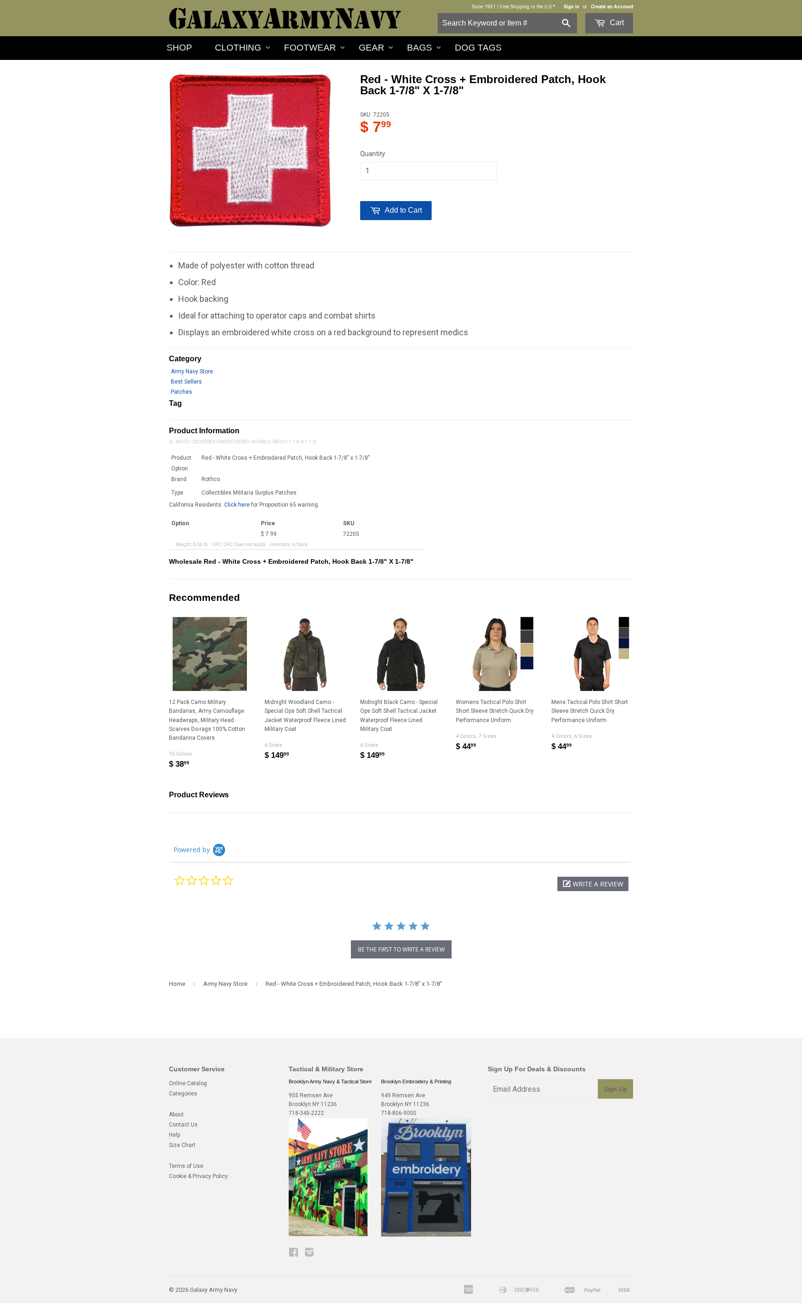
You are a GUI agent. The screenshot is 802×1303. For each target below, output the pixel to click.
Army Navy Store (192, 371)
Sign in (571, 6)
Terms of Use (186, 1166)
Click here (237, 505)
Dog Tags (478, 47)
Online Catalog (188, 1083)
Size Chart (182, 1145)
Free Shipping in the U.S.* (527, 6)
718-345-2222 (306, 1113)
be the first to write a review (401, 949)
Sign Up (615, 1089)
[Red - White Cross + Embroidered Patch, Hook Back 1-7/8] (249, 151)
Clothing (238, 47)
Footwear (310, 47)
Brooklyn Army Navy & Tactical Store (330, 1081)
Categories (183, 1093)
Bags (419, 47)
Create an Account (612, 6)
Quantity (372, 153)
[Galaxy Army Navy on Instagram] (309, 1254)
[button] (592, 884)
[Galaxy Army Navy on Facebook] (293, 1254)
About (176, 1114)
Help (174, 1135)
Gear (371, 47)
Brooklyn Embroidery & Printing (416, 1081)
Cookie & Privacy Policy (198, 1176)
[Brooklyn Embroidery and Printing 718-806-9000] (426, 1234)
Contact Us (183, 1124)
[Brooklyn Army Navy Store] (328, 1234)
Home (177, 983)
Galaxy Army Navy (213, 1289)
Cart (616, 22)
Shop (179, 47)
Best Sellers (186, 381)
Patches (181, 392)
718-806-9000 (398, 1113)
